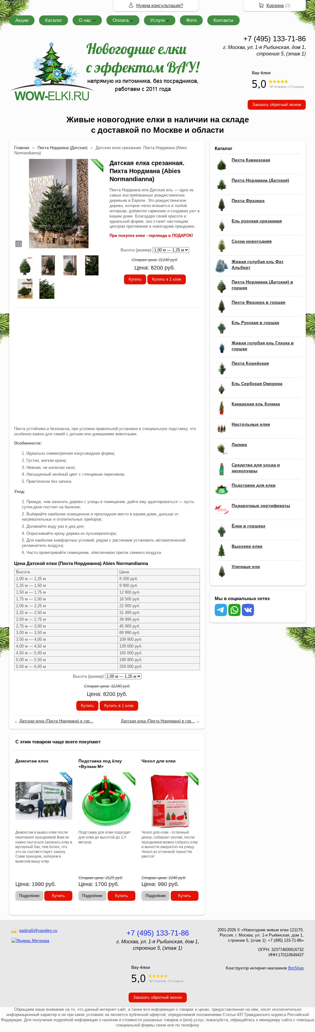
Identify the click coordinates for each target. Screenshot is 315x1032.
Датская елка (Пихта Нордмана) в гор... (56, 721)
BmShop (296, 968)
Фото (191, 20)
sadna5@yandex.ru (38, 930)
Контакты (223, 20)
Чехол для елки (159, 760)
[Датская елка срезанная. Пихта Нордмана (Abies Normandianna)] (58, 203)
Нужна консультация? (159, 5)
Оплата (121, 20)
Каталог (53, 20)
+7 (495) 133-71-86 (274, 39)
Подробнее (29, 895)
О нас (85, 20)
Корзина (275, 5)
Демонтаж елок (31, 760)
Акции (21, 20)
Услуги (157, 20)
